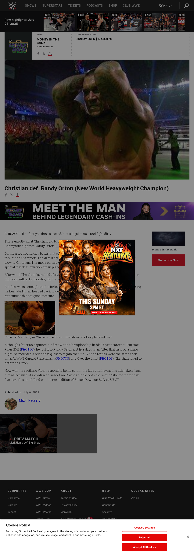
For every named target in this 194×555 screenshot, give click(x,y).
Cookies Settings (144, 527)
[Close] (188, 536)
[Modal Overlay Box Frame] (97, 277)
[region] (97, 537)
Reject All (144, 537)
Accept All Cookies (144, 547)
